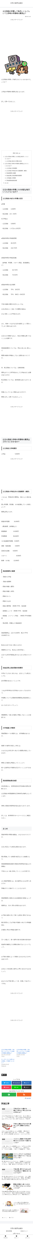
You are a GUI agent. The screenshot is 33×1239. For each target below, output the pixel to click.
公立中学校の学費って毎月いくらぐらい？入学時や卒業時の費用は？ (23, 1051)
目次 (14, 153)
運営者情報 (9, 1231)
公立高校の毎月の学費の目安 (14, 161)
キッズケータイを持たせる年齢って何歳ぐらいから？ (7, 1061)
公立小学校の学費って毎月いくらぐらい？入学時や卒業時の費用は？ (7, 1051)
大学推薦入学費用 (11, 178)
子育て (4, 1074)
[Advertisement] (16, 37)
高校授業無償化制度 (11, 180)
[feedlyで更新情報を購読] (9, 1094)
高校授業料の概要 (11, 173)
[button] (26, 1087)
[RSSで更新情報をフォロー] (24, 1094)
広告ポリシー (24, 1231)
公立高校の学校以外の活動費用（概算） (17, 170)
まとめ (6, 183)
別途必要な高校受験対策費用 (14, 175)
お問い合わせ (16, 1233)
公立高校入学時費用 (11, 168)
